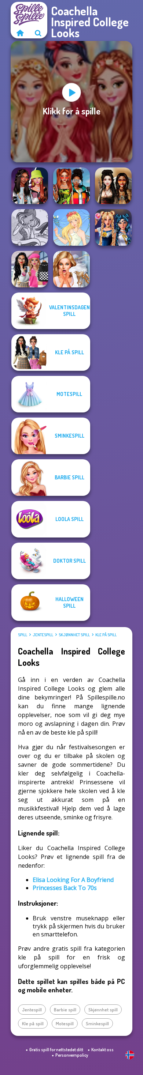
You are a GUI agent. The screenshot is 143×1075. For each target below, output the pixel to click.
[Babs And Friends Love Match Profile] (71, 185)
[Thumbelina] (71, 227)
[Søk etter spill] (38, 32)
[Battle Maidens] (113, 185)
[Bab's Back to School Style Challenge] (29, 269)
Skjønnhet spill (74, 634)
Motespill (65, 1023)
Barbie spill (65, 1009)
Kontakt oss (102, 1049)
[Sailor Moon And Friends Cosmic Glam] (113, 227)
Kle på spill (106, 634)
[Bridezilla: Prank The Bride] (71, 269)
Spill (22, 634)
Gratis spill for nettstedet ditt (56, 1049)
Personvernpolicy (71, 1055)
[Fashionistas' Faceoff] (29, 185)
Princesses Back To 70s (65, 888)
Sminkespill (97, 1023)
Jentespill (43, 634)
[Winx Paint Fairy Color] (29, 227)
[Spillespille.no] (20, 32)
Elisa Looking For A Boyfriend (73, 880)
